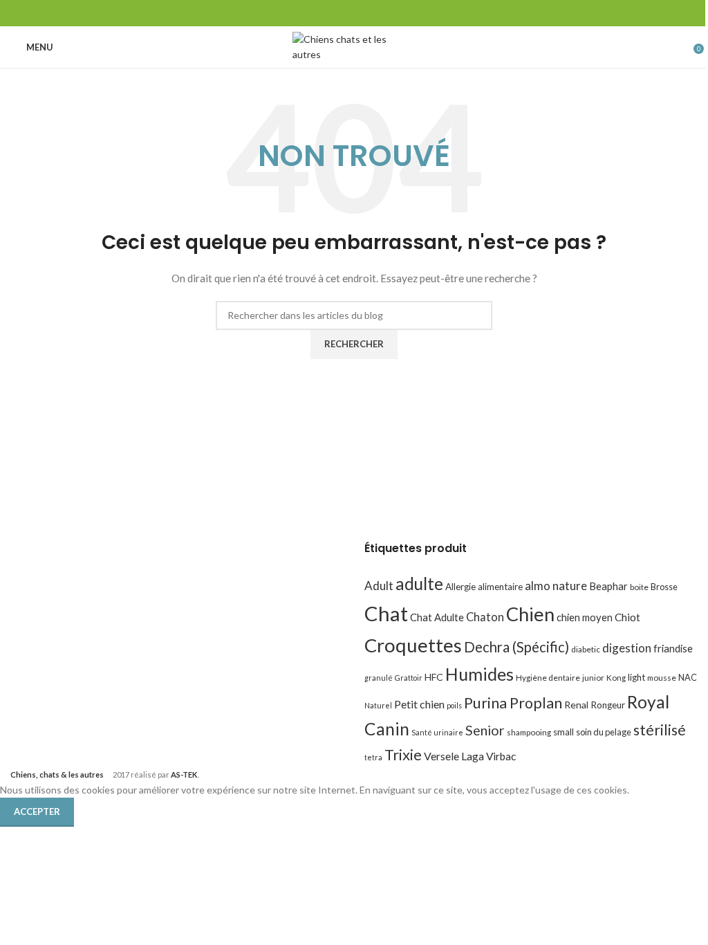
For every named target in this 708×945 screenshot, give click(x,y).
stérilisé (659, 730)
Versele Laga (454, 755)
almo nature (556, 585)
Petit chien (419, 703)
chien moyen (585, 617)
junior (593, 677)
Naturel (378, 705)
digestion (626, 648)
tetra (373, 757)
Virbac (501, 756)
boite (639, 587)
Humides (479, 673)
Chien (530, 614)
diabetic (585, 649)
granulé (378, 677)
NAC (687, 677)
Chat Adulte (437, 617)
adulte (419, 584)
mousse (661, 677)
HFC (434, 677)
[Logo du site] (354, 46)
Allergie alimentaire (484, 586)
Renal (576, 704)
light (636, 677)
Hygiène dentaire (548, 677)
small (563, 731)
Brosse (664, 586)
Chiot (627, 617)
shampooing (529, 732)
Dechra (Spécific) (516, 647)
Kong (616, 677)
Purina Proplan (513, 703)
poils (454, 705)
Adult (378, 585)
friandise (673, 648)
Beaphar (608, 586)
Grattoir (408, 677)
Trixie (403, 754)
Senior (485, 730)
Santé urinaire (437, 732)
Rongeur (607, 704)
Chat (386, 613)
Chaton (485, 616)
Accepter (37, 811)
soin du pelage (603, 731)
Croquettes (413, 645)
